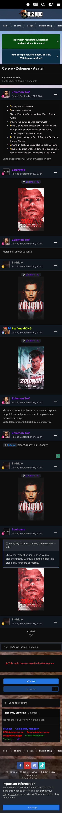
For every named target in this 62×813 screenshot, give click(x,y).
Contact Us (31, 775)
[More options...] (55, 95)
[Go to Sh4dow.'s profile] (6, 264)
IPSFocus (23, 772)
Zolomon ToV (13, 77)
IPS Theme (9, 772)
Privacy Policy (48, 772)
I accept (32, 807)
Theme (33, 772)
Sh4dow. (14, 647)
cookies (24, 787)
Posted (27, 96)
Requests (32, 81)
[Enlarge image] (31, 208)
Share (32, 681)
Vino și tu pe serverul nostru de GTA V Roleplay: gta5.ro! (31, 56)
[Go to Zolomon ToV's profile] (6, 94)
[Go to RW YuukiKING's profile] (6, 330)
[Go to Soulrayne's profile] (6, 171)
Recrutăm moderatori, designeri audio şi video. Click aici (31, 41)
